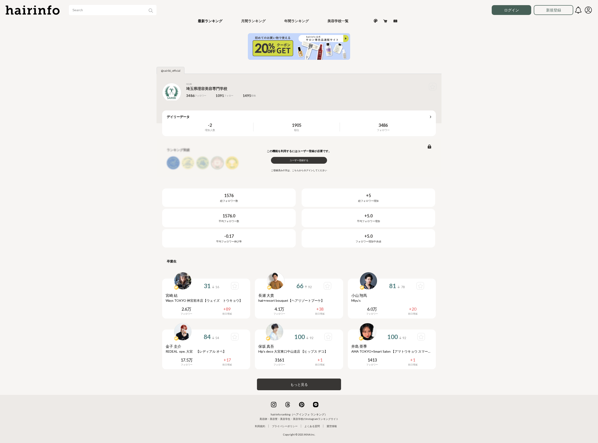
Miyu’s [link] (356, 300)
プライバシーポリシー (285, 426)
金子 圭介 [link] (173, 346)
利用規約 (260, 426)
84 (207, 336)
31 (207, 286)
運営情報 (332, 426)
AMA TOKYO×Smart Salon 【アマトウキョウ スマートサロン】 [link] (391, 351)
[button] (210, 20)
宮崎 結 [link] (172, 295)
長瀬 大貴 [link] (266, 295)
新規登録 (553, 10)
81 (392, 286)
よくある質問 (312, 426)
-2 (210, 125)
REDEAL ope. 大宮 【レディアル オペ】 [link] (196, 351)
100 (299, 336)
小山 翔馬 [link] (359, 295)
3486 (383, 125)
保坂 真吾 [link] (266, 346)
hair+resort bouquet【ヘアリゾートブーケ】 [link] (291, 300)
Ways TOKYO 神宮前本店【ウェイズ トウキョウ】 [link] (204, 300)
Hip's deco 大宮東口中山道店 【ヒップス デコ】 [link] (293, 351)
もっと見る (299, 384)
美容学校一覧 (338, 21)
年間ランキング (296, 21)
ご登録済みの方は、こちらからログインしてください (299, 170)
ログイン (511, 10)
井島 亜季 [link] (359, 346)
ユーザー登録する (299, 160)
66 (299, 286)
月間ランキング (253, 21)
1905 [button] (296, 125)
